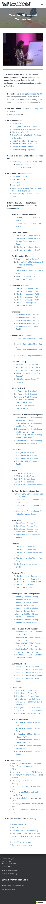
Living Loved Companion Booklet (29, 713)
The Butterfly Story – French (23, 147)
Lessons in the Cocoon (25, 164)
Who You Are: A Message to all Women (27, 833)
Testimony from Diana (20, 781)
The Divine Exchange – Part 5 (27, 300)
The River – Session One (25, 547)
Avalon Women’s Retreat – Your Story (26, 763)
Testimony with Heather (21, 809)
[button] (5, 49)
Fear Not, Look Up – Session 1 (28, 365)
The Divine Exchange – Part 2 (27, 291)
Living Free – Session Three (27, 458)
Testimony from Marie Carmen (24, 775)
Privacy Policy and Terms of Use (13, 886)
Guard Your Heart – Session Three (29, 673)
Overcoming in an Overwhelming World (27, 161)
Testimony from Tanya (20, 772)
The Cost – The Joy (19, 176)
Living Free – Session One (26, 452)
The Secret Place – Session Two (28, 579)
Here (17, 209)
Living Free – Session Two (26, 455)
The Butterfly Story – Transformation (26, 129)
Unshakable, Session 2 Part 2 (27, 323)
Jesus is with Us (18, 828)
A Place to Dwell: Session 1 (26, 391)
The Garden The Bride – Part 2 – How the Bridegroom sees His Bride (29, 241)
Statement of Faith (8, 889)
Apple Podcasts (30, 94)
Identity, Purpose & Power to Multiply (26, 126)
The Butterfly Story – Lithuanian (24, 141)
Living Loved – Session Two (27, 693)
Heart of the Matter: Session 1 (27, 259)
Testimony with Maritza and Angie (25, 792)
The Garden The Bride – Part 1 (28, 235)
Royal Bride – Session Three (27, 529)
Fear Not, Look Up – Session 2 (28, 368)
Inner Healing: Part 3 (20, 185)
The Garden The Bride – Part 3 (28, 247)
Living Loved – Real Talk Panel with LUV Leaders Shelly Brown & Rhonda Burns (29, 702)
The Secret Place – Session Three (29, 582)
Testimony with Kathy (20, 798)
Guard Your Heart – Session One (28, 667)
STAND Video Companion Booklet (29, 485)
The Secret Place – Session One (28, 576)
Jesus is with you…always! (22, 845)
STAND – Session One (24, 473)
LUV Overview (17, 124)
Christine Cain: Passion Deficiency (25, 831)
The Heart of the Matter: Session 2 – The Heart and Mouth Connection (29, 265)
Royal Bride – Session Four (26, 532)
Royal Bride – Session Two (26, 526)
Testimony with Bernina (21, 804)
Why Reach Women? (20, 132)
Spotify (40, 94)
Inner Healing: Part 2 (20, 182)
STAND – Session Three (25, 479)
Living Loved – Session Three (27, 696)
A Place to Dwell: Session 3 (26, 397)
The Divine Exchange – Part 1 (27, 288)
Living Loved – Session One (27, 690)
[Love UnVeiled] (17, 4)
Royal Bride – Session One (26, 523)
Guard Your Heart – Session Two (29, 670)
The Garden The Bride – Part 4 (28, 250)
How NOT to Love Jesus (21, 842)
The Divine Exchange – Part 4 (27, 297)
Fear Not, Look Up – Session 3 (28, 370)
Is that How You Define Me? (22, 825)
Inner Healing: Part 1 (20, 179)
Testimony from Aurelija (21, 786)
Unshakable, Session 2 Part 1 (27, 320)
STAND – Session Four (25, 482)
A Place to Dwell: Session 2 (26, 394)
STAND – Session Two (25, 476)
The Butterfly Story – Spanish (23, 150)
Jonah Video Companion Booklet (29, 356)
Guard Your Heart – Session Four (29, 675)
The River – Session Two (26, 550)
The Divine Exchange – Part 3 (27, 294)
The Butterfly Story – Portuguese (24, 144)
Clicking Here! (37, 109)
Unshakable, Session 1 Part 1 (27, 315)
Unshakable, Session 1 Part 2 (27, 318)
